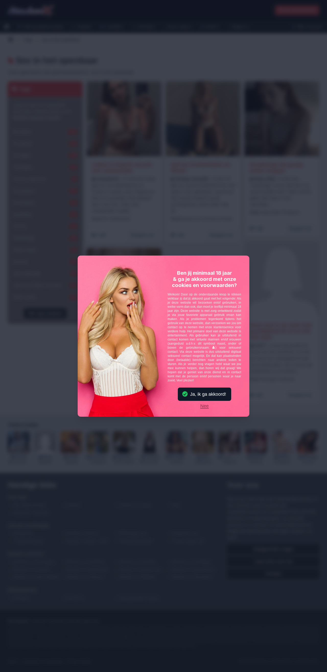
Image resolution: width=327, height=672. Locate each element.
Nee (204, 406)
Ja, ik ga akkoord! (208, 394)
